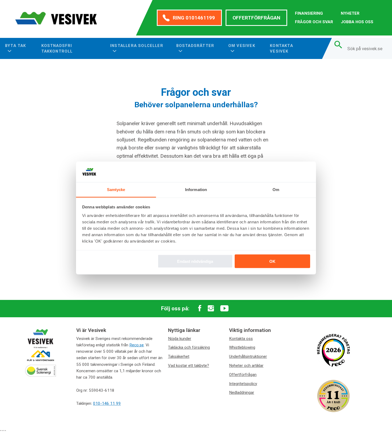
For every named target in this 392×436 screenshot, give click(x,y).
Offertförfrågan (256, 18)
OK (272, 261)
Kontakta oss (241, 338)
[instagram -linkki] (211, 309)
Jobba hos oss (357, 21)
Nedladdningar (241, 392)
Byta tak (15, 45)
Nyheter (350, 13)
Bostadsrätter (195, 45)
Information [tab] (196, 189)
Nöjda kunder (179, 338)
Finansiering (309, 13)
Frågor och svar (314, 21)
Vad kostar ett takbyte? (188, 365)
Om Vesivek (241, 45)
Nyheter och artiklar (246, 365)
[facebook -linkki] (199, 309)
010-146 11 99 (107, 403)
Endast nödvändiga (195, 261)
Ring (194, 18)
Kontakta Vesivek (281, 48)
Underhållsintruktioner (248, 356)
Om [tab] (276, 189)
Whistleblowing (242, 347)
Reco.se (136, 345)
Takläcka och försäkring (189, 347)
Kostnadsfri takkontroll (57, 48)
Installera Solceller (136, 45)
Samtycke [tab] (116, 189)
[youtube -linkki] (224, 309)
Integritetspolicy (243, 383)
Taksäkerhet (178, 356)
